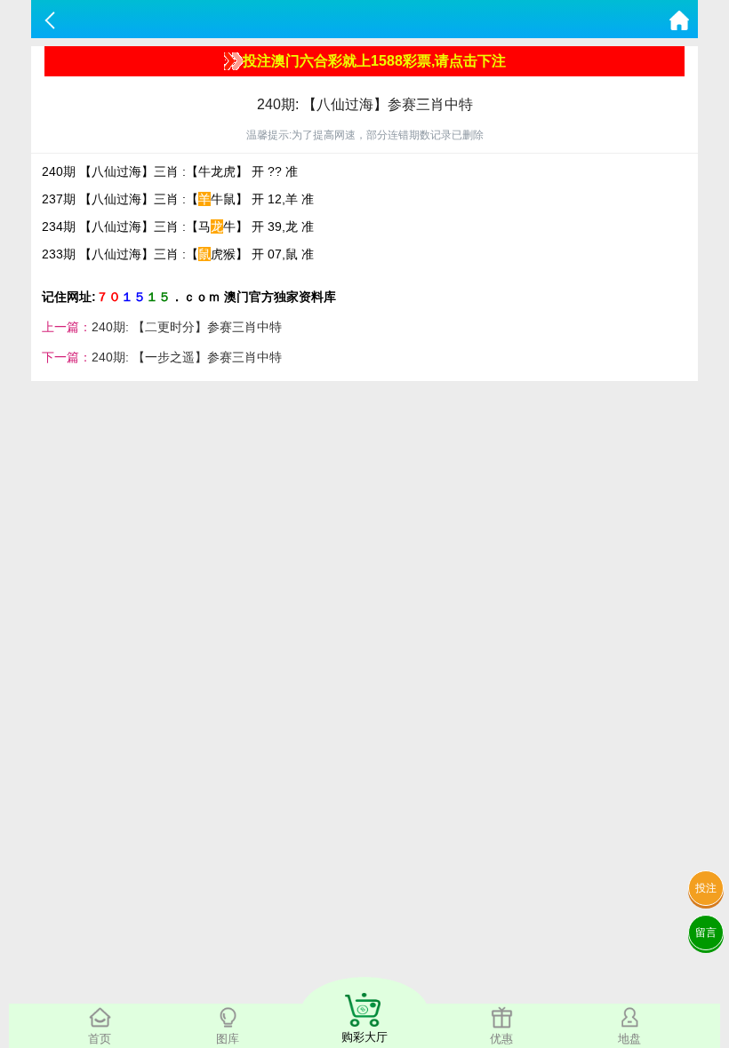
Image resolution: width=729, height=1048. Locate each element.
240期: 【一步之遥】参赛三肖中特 (187, 357)
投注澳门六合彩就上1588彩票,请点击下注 (374, 60)
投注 (706, 888)
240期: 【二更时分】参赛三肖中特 (187, 327)
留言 (706, 932)
